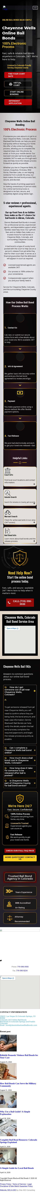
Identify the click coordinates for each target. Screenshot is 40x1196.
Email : (18, 1025)
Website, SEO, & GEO (8, 1190)
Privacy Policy (5, 1184)
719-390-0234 (21, 971)
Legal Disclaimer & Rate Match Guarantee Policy (16, 1185)
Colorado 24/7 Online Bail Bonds (13, 1020)
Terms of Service (19, 1184)
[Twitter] (1, 961)
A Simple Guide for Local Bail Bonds (17, 1168)
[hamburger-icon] (35, 7)
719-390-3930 (23, 967)
